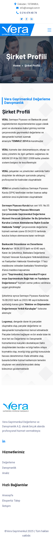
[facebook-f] (26, 19)
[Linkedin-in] (3, 441)
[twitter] (22, 19)
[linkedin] (31, 19)
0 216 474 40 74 (28, 12)
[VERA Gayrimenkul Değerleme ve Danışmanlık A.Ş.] (15, 30)
